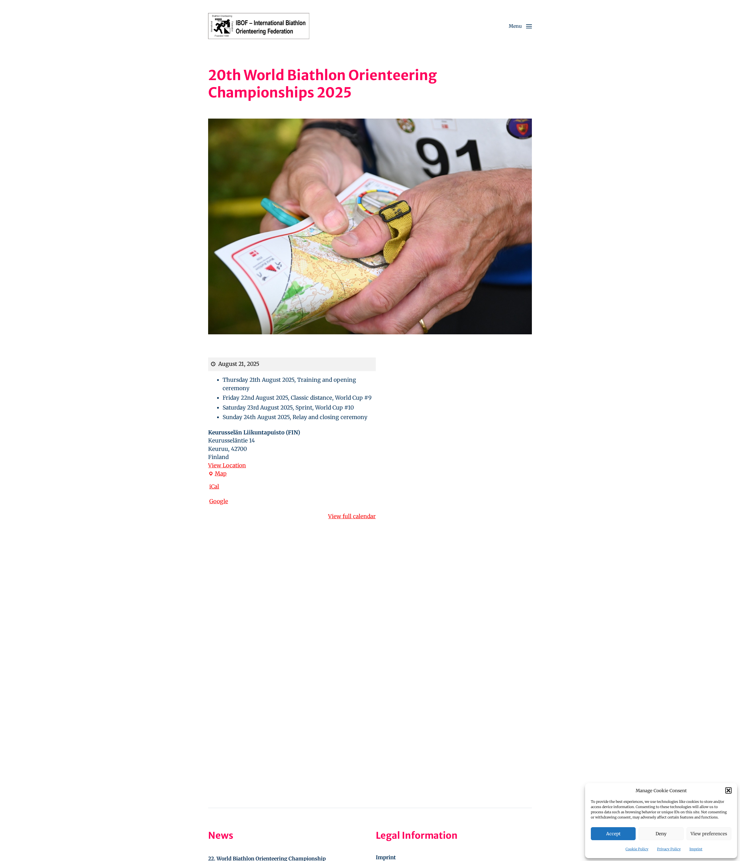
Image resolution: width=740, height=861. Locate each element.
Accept (613, 833)
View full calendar (352, 516)
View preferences (709, 833)
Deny (661, 833)
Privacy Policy (669, 849)
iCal (214, 486)
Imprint (695, 849)
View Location (227, 465)
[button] (728, 790)
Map (217, 474)
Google (218, 501)
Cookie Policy (637, 849)
